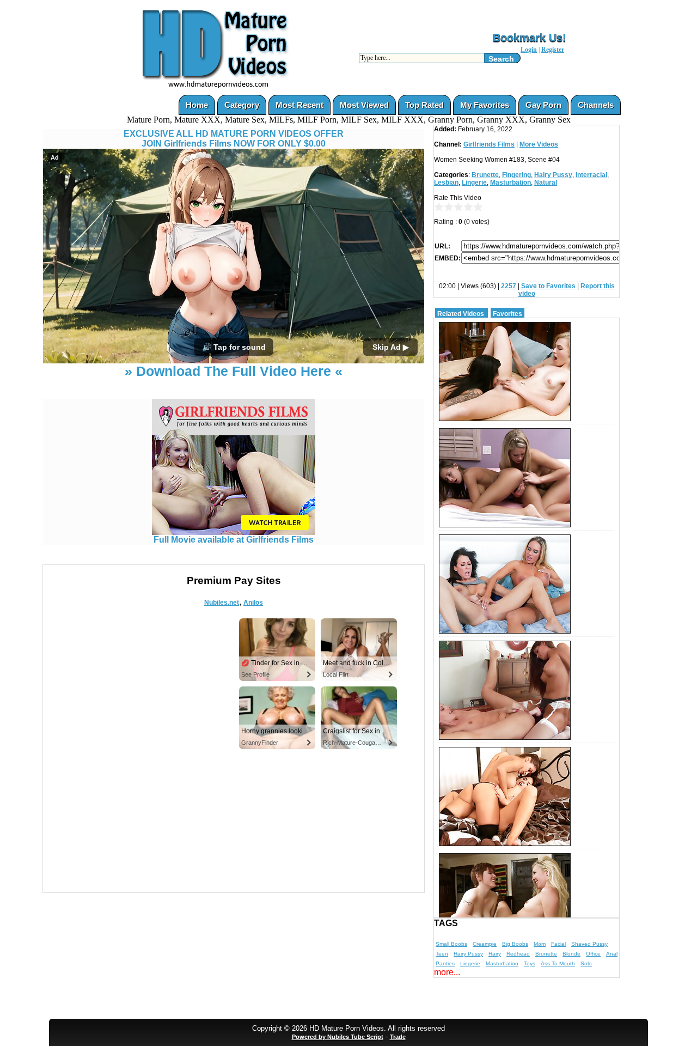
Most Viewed (364, 105)
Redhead (518, 954)
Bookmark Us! (529, 38)
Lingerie (474, 182)
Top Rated (424, 105)
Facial (558, 944)
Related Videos (460, 314)
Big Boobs (515, 944)
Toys (529, 963)
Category (241, 105)
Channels (596, 105)
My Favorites (484, 105)
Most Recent (299, 105)
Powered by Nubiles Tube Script (337, 1036)
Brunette (485, 175)
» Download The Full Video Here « (234, 371)
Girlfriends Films (489, 144)
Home (197, 105)
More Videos (538, 144)
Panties (445, 963)
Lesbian (446, 182)
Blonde (571, 954)
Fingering (516, 175)
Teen (442, 954)
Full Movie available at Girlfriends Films (234, 539)
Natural (545, 182)
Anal (611, 954)
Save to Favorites (548, 286)
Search (501, 58)
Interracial (591, 175)
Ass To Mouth (558, 963)
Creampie (485, 944)
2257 (508, 286)
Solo (586, 963)
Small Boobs (451, 944)
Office (593, 954)
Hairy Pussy (553, 175)
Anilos (253, 602)
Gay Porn (543, 105)
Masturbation (510, 182)
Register (552, 49)
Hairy (494, 954)
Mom (540, 944)
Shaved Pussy (589, 944)
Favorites (507, 314)
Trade (398, 1036)
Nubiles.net (221, 602)
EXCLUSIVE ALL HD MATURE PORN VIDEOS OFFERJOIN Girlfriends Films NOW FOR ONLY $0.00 (234, 138)
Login (529, 49)
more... (447, 972)
